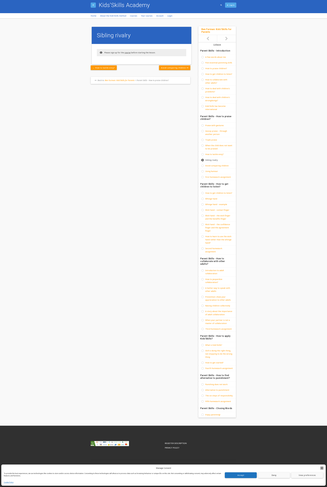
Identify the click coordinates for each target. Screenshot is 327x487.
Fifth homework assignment (218, 401)
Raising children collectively (217, 305)
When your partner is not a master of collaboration (217, 321)
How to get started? (214, 362)
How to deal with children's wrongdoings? (217, 99)
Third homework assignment (218, 329)
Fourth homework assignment (219, 368)
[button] (322, 468)
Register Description (176, 443)
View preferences (307, 475)
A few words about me (215, 57)
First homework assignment (218, 177)
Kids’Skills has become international (215, 108)
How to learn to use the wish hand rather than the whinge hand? (218, 239)
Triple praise (211, 139)
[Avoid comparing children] (226, 38)
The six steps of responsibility (219, 395)
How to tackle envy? (105, 67)
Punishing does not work (216, 384)
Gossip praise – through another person (216, 132)
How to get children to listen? (218, 74)
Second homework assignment (213, 250)
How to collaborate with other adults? (216, 81)
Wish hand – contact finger (217, 210)
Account (160, 15)
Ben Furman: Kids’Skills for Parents (119, 80)
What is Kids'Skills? (213, 345)
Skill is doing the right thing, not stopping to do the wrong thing (218, 353)
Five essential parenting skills (218, 62)
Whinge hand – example (216, 204)
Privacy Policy (172, 447)
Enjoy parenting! (212, 414)
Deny (274, 475)
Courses (133, 15)
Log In (231, 5)
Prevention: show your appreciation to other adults (218, 298)
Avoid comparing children (173, 67)
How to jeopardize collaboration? (213, 281)
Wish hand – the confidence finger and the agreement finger (217, 227)
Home (93, 15)
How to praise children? (216, 68)
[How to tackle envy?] (207, 38)
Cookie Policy (9, 482)
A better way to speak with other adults (217, 289)
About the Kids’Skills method (113, 15)
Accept (240, 475)
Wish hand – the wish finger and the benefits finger (217, 217)
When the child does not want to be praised (218, 147)
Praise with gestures (214, 125)
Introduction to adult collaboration (214, 272)
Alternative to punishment (217, 390)
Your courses (147, 15)
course (128, 52)
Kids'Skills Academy (124, 5)
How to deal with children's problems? (217, 90)
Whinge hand (211, 198)
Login (169, 15)
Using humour (211, 171)
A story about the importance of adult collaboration (218, 313)
